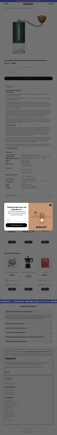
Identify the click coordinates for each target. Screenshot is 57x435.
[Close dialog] (50, 205)
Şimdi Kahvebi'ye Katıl (16, 225)
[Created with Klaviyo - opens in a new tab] (28, 231)
